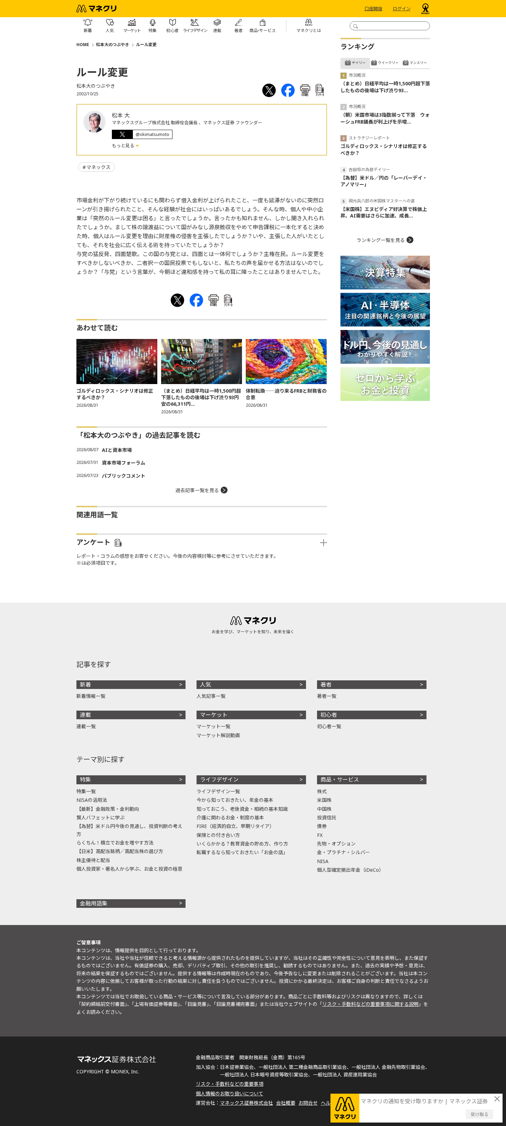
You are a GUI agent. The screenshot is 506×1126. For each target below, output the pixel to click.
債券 (322, 826)
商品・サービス (339, 779)
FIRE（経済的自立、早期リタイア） (235, 826)
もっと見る (123, 145)
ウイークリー (388, 62)
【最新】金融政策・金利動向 (107, 809)
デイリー (359, 62)
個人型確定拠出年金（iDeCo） (350, 870)
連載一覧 (86, 726)
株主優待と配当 (93, 860)
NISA (322, 861)
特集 (85, 779)
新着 (85, 684)
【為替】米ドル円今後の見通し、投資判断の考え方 (129, 830)
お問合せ (308, 1103)
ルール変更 (146, 44)
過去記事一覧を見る (197, 490)
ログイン (402, 9)
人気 (205, 684)
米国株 (324, 800)
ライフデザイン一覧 (218, 791)
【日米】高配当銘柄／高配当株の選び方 (119, 851)
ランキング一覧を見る (381, 240)
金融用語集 (93, 903)
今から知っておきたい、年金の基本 (235, 800)
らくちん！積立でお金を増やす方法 (115, 842)
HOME (82, 44)
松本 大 (121, 115)
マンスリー (418, 62)
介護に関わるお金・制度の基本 (230, 817)
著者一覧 (326, 696)
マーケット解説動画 (218, 735)
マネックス (98, 167)
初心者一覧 (329, 726)
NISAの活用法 (91, 800)
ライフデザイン (219, 779)
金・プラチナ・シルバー (343, 852)
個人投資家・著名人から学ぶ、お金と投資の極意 (129, 868)
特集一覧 (86, 791)
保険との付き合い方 (218, 835)
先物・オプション (336, 843)
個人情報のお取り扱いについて (229, 1093)
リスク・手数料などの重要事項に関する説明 (370, 1004)
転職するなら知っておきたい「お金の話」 (242, 852)
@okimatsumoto (152, 134)
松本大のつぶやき (112, 44)
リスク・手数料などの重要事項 (229, 1084)
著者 (325, 684)
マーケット (214, 715)
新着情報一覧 (90, 696)
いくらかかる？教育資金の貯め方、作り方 (242, 843)
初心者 (328, 715)
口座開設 (373, 9)
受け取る (479, 1114)
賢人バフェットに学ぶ (100, 817)
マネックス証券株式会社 (246, 1103)
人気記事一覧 (211, 696)
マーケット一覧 (213, 726)
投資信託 (326, 817)
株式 (322, 791)
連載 (85, 715)
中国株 (324, 809)
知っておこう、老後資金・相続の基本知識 (242, 809)
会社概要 (285, 1103)
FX (320, 835)
